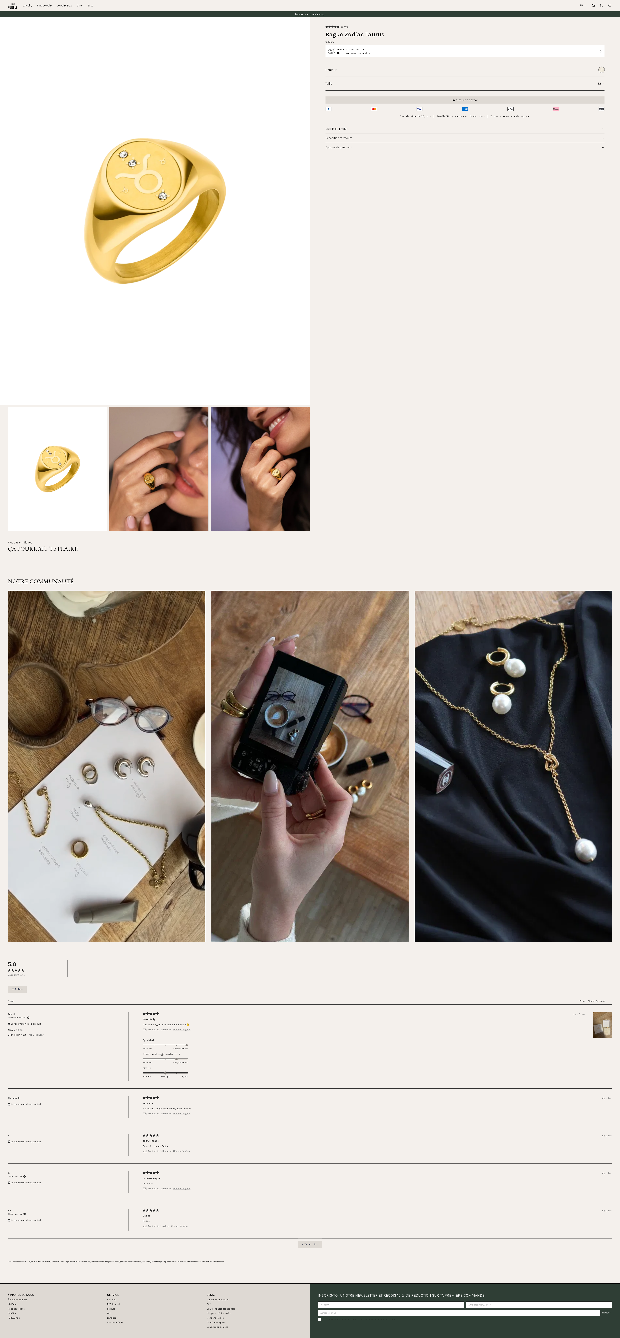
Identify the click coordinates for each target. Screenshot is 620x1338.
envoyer (606, 1312)
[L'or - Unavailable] (601, 70)
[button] (337, 27)
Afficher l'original (181, 1030)
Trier (583, 1001)
